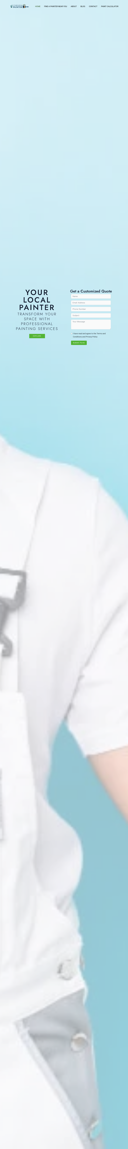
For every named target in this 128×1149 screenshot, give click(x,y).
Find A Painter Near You (55, 6)
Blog (82, 6)
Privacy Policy (91, 337)
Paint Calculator (109, 6)
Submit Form (79, 343)
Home (37, 6)
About (74, 6)
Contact (93, 6)
